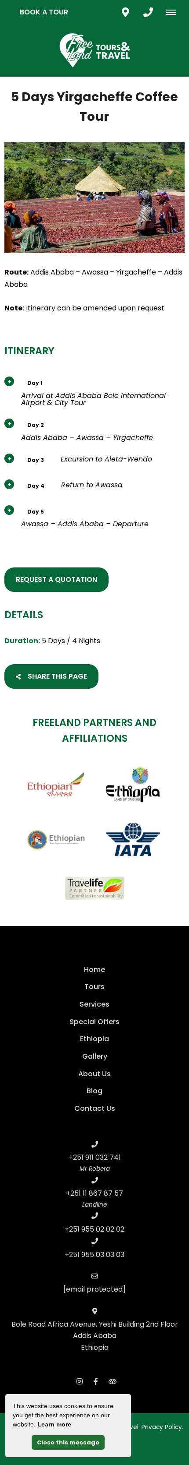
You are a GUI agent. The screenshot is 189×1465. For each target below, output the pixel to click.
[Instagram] (79, 1381)
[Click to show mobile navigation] (174, 12)
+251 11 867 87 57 (94, 1193)
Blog (94, 1091)
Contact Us (94, 1108)
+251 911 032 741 (95, 1157)
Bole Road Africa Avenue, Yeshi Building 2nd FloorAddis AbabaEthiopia (94, 1335)
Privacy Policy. (162, 1427)
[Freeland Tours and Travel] (94, 50)
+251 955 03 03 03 (94, 1255)
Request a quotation (56, 579)
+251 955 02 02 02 (94, 1229)
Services (94, 1004)
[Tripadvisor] (112, 1381)
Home (94, 970)
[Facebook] (96, 1381)
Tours (94, 987)
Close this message (68, 1442)
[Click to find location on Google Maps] (125, 12)
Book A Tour (44, 12)
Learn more (54, 1424)
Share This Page (56, 676)
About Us (94, 1074)
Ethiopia (94, 1039)
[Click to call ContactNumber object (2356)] (148, 12)
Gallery (94, 1056)
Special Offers (94, 1022)
